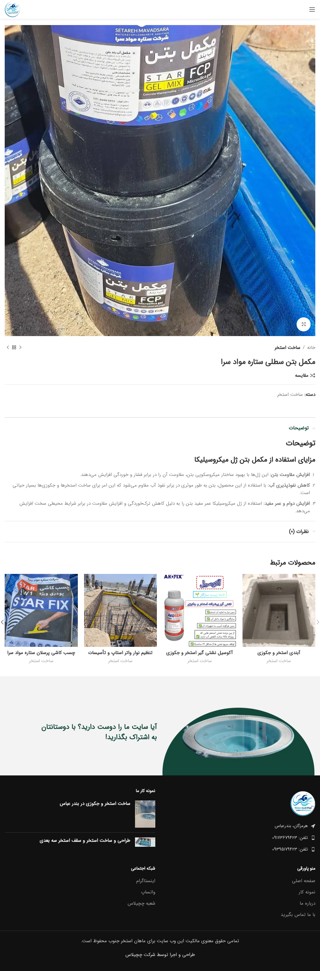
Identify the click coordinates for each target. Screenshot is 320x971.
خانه (311, 347)
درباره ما (307, 903)
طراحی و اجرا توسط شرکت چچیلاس (160, 954)
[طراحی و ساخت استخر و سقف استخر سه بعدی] (145, 842)
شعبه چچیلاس (141, 903)
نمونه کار (307, 892)
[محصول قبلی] (20, 348)
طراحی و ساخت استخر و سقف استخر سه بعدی (85, 840)
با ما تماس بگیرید (298, 915)
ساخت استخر (287, 347)
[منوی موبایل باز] (312, 9)
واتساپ (148, 892)
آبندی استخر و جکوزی (279, 653)
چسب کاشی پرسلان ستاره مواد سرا (41, 653)
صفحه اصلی (303, 881)
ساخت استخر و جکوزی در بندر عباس (95, 803)
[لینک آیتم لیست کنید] (240, 837)
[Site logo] (12, 9)
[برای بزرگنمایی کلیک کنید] (304, 324)
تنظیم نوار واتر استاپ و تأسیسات (120, 653)
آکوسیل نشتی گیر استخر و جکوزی (199, 653)
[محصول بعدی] (8, 348)
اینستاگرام (145, 881)
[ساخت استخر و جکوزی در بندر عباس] (145, 814)
